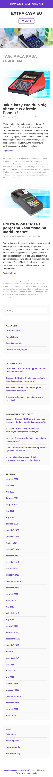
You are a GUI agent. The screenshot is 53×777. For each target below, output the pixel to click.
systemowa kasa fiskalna (36, 172)
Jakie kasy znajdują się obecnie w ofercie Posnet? (24, 109)
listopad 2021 (12, 498)
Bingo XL (34, 158)
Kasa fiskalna (36, 117)
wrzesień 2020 (12, 530)
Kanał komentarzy (14, 747)
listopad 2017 (12, 632)
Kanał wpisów (12, 741)
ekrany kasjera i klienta (21, 281)
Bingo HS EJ (16, 158)
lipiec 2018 (11, 600)
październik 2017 (13, 639)
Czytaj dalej (9, 151)
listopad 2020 (12, 524)
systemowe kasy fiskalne (12, 175)
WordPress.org (13, 754)
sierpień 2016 (12, 709)
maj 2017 (10, 664)
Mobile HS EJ (7, 167)
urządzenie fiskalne (10, 294)
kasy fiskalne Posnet (34, 161)
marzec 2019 (12, 568)
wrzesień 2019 (12, 556)
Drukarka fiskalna (14, 331)
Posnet (21, 167)
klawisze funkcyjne (10, 289)
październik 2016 (13, 696)
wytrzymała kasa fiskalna (28, 294)
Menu (28, 21)
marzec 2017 (12, 671)
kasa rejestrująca (32, 283)
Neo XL (15, 167)
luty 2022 (10, 492)
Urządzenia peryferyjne (16, 350)
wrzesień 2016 (12, 703)
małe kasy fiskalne (31, 164)
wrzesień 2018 (12, 588)
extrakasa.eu (26, 13)
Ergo (40, 158)
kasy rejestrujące (43, 286)
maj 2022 (10, 485)
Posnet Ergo (40, 167)
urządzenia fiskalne (42, 292)
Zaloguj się (11, 734)
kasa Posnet (20, 161)
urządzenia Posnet (30, 175)
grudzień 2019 (12, 549)
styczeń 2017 (12, 684)
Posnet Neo (19, 169)
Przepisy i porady (14, 343)
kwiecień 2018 (12, 613)
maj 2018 (10, 607)
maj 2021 (10, 511)
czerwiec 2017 (12, 658)
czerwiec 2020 (12, 537)
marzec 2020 (12, 543)
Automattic (32, 773)
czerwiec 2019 (12, 562)
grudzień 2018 (12, 575)
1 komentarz (15, 178)
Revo (36, 169)
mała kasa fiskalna (16, 164)
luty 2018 (10, 620)
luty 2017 (10, 677)
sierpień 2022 (12, 479)
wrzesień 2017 (12, 645)
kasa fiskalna (36, 281)
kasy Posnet (31, 286)
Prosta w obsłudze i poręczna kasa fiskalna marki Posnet (24, 228)
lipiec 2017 (11, 652)
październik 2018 (13, 581)
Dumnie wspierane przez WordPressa (19, 770)
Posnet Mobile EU (27, 292)
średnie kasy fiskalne (18, 172)
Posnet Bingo (30, 167)
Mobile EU (43, 164)
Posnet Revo (29, 169)
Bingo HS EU (25, 158)
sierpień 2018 (12, 594)
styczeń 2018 (12, 626)
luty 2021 (10, 517)
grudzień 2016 (12, 690)
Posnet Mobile (8, 169)
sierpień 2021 (12, 505)
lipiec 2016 (11, 715)
